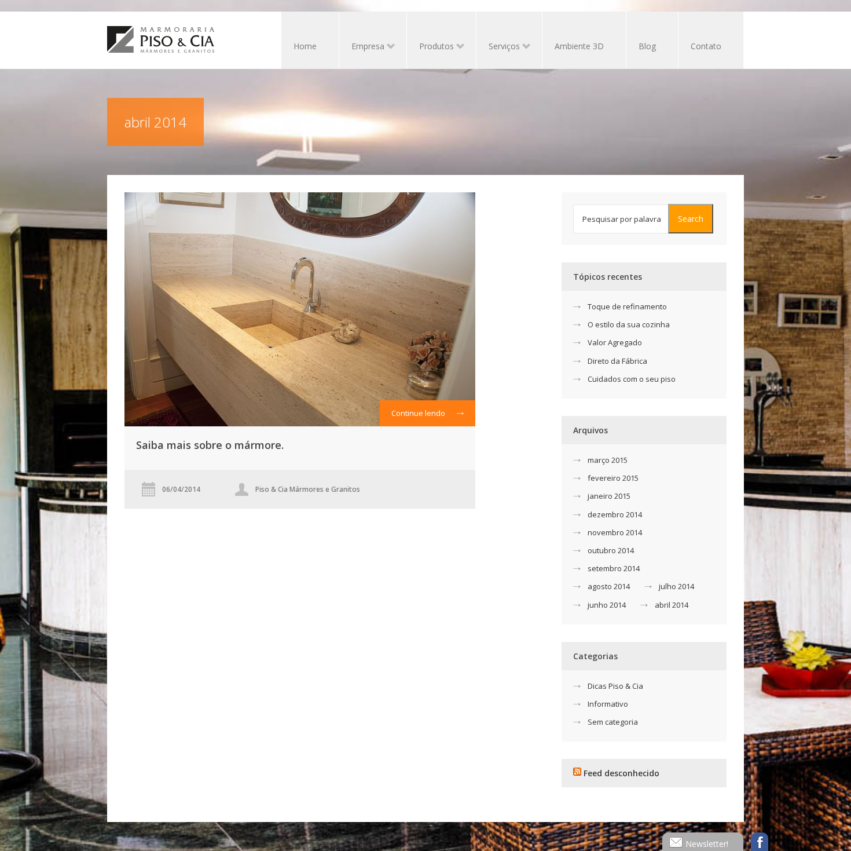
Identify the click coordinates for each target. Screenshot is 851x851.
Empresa (361, 47)
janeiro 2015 (609, 496)
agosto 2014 (609, 586)
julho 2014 (676, 586)
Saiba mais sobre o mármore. (210, 445)
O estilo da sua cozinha (629, 324)
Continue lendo (418, 413)
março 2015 (608, 460)
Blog (647, 46)
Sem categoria (613, 722)
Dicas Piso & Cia (615, 686)
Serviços (498, 47)
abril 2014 (671, 605)
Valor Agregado (615, 342)
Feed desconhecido (621, 773)
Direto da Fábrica (617, 361)
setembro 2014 (614, 568)
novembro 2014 (615, 532)
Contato (706, 46)
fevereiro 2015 (613, 478)
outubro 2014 (611, 550)
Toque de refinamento (627, 306)
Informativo (608, 704)
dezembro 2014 (615, 514)
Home (305, 46)
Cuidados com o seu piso (632, 379)
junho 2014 (607, 605)
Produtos (430, 47)
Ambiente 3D (579, 46)
